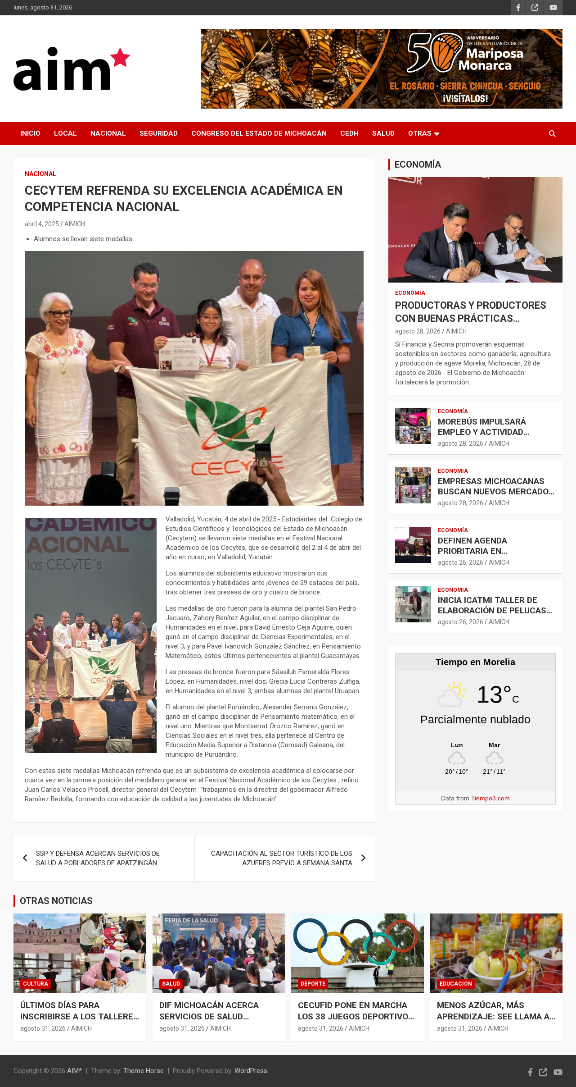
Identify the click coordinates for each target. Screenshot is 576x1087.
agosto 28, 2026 (418, 331)
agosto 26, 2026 (460, 562)
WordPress (250, 1071)
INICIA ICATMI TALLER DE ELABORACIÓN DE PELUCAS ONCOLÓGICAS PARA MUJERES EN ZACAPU (492, 615)
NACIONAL (108, 133)
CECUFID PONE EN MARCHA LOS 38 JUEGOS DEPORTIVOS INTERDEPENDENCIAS (356, 1016)
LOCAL (65, 133)
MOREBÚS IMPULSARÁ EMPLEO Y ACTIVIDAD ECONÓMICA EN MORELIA (488, 432)
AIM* (74, 1071)
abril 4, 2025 (42, 224)
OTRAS (420, 133)
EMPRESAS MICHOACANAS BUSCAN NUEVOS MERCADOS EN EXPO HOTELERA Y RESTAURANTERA (496, 496)
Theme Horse (143, 1071)
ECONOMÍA (418, 164)
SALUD (383, 133)
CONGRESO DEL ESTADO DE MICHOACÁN (259, 133)
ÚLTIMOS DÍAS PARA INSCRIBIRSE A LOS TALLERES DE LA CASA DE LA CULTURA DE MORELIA (79, 1022)
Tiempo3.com (490, 798)
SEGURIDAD (159, 133)
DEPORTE (313, 984)
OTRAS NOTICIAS (56, 900)
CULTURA (35, 984)
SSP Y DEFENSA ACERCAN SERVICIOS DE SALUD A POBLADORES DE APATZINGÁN (98, 858)
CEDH (349, 133)
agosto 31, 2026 (43, 1028)
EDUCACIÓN (456, 984)
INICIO (30, 133)
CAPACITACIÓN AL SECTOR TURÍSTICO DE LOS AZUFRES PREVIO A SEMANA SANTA (281, 858)
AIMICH (74, 224)
